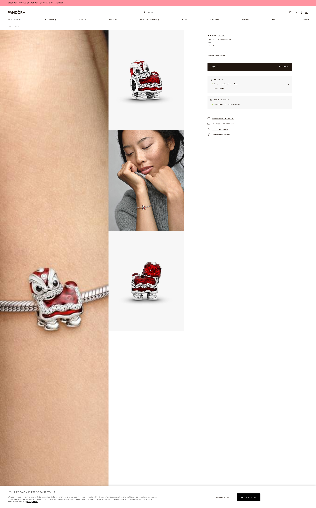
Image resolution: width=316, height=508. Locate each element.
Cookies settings (223, 497)
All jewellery (50, 19)
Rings (184, 19)
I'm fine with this (248, 497)
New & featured (15, 19)
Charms (82, 19)
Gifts (274, 19)
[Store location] (295, 12)
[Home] (16, 12)
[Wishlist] (290, 12)
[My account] (301, 12)
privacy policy (32, 502)
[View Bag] (306, 12)
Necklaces (214, 19)
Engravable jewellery (149, 19)
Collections (304, 19)
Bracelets (113, 19)
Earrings (245, 19)
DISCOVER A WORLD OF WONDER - (36, 3)
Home (10, 27)
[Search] (144, 12)
